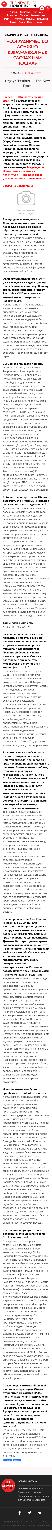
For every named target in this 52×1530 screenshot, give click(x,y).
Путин (21, 22)
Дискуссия (25, 11)
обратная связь (27, 1481)
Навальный (43, 18)
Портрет (24, 15)
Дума (39, 22)
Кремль (31, 22)
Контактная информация (31, 1488)
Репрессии (12, 15)
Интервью (37, 11)
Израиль (30, 18)
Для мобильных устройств (31, 1499)
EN (42, 8)
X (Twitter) (7, 1460)
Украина (19, 18)
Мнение (13, 11)
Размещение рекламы (29, 1492)
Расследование (38, 15)
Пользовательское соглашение (34, 1496)
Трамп (13, 22)
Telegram (17, 1460)
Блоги (6, 18)
